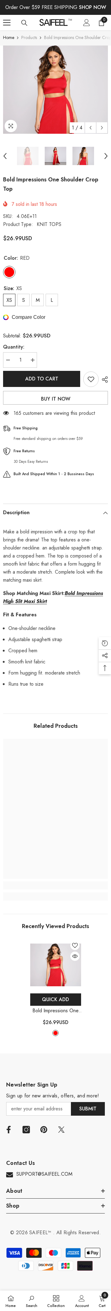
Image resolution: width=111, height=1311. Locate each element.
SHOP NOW (92, 7)
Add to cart (43, 378)
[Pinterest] (43, 1129)
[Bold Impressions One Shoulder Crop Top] (55, 964)
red (55, 1033)
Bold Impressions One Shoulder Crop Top (55, 1011)
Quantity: (13, 346)
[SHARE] (103, 379)
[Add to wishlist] (91, 379)
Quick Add (55, 999)
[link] (55, 885)
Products (29, 37)
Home (8, 37)
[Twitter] (61, 1129)
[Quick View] (75, 956)
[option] (55, 90)
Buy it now (55, 398)
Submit (88, 1108)
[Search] (24, 23)
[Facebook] (8, 1129)
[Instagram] (26, 1129)
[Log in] (86, 22)
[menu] (6, 22)
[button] (90, 127)
